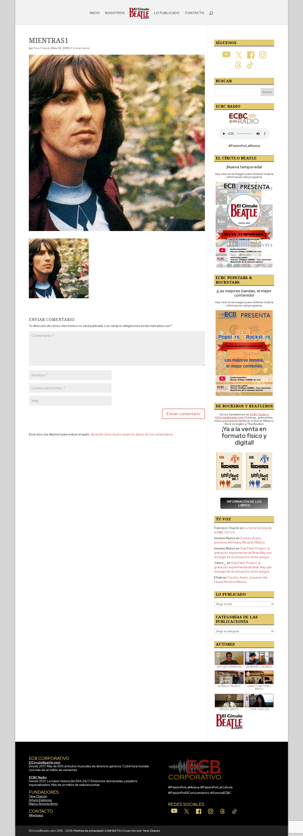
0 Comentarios (79, 48)
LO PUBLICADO (167, 13)
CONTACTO (194, 13)
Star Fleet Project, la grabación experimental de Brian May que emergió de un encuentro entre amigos (243, 552)
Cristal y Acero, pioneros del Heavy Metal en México (239, 540)
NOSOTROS (115, 13)
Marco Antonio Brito (43, 804)
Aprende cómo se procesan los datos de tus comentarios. (131, 434)
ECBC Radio (38, 777)
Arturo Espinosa (40, 800)
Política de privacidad (88, 830)
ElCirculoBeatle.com (44, 763)
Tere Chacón (38, 796)
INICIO (95, 13)
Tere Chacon (42, 48)
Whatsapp (36, 815)
